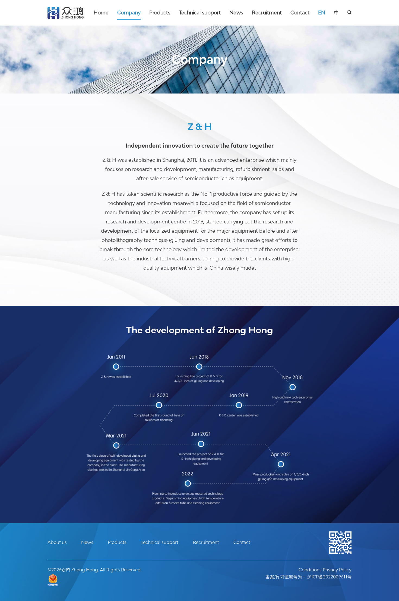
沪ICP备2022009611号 (329, 577)
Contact (299, 12)
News (236, 12)
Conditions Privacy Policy (325, 569)
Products (159, 12)
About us (57, 542)
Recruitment (267, 12)
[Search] (349, 12)
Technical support (200, 12)
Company (129, 12)
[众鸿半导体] (65, 13)
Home (101, 12)
